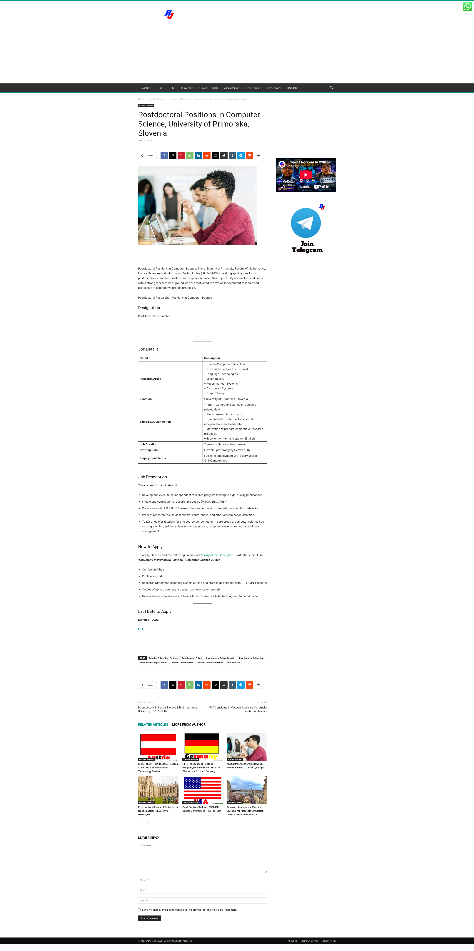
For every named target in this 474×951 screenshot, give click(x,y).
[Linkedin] (198, 155)
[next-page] (146, 822)
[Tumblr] (232, 155)
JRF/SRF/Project (252, 88)
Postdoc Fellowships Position (163, 658)
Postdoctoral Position (182, 662)
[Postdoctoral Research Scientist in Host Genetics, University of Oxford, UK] (158, 790)
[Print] (224, 155)
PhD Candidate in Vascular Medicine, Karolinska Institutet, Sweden (238, 709)
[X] (172, 155)
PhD (173, 88)
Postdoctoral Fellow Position (220, 658)
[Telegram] (241, 155)
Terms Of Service (309, 940)
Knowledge (187, 88)
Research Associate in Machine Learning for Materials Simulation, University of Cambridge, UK (245, 811)
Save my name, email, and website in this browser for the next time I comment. (189, 909)
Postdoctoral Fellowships (251, 658)
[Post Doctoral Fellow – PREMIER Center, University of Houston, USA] (202, 790)
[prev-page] (140, 822)
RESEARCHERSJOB (208, 88)
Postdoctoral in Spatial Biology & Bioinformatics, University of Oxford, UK (168, 709)
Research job (233, 662)
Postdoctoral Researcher (210, 662)
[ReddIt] (207, 155)
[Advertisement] (237, 56)
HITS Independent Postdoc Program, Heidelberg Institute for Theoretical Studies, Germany (201, 768)
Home (141, 98)
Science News (274, 88)
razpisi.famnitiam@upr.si (220, 555)
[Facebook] (164, 155)
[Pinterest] (181, 155)
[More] (258, 155)
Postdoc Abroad (156, 98)
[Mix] (249, 155)
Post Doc (146, 88)
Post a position (231, 88)
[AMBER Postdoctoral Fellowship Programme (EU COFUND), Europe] (247, 747)
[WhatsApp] (189, 155)
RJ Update (292, 88)
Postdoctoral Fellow (192, 658)
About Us (292, 940)
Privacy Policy (329, 940)
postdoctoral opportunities (153, 662)
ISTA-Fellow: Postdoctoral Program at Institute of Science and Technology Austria (158, 768)
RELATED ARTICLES (153, 724)
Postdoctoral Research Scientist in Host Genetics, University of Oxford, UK (158, 811)
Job (160, 88)
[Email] (215, 155)
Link (141, 629)
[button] (331, 88)
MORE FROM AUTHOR (189, 724)
